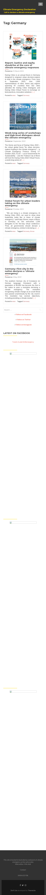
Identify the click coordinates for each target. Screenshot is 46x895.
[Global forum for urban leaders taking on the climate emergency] (23, 184)
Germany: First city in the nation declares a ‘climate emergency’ (19, 271)
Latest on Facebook (16, 333)
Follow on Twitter (24, 319)
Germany (26, 95)
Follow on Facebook (24, 314)
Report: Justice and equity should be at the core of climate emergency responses (22, 65)
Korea (32, 231)
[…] (33, 92)
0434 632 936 (23, 875)
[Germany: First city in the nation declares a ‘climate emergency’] (23, 252)
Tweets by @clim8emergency (23, 342)
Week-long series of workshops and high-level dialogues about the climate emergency (23, 135)
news (14, 95)
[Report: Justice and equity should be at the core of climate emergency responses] (23, 46)
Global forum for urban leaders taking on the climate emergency (22, 203)
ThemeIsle (32, 890)
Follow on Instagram (24, 325)
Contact (23, 870)
